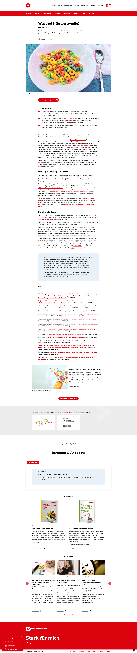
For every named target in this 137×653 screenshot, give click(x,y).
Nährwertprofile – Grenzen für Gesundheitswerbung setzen (78, 319)
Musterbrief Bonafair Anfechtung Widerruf (53, 474)
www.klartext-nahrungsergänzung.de (72, 413)
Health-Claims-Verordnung (78, 140)
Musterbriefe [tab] (33, 462)
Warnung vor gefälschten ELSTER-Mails (66, 581)
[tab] (64, 614)
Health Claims (70, 120)
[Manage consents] (134, 650)
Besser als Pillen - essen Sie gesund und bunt (85, 369)
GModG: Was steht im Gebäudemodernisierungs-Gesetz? (91, 582)
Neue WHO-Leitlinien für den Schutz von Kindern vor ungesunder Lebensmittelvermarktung (66, 329)
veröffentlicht (77, 246)
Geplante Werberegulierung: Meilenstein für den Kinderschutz (79, 324)
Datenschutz (72, 651)
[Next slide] (109, 583)
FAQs (59, 195)
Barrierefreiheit (92, 651)
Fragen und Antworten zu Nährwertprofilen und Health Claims (78, 314)
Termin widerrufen (104, 651)
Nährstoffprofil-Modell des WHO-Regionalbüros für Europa (65, 337)
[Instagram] (27, 643)
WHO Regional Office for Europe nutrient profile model (64, 334)
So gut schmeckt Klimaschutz (42, 529)
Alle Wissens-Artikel (67, 399)
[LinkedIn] (30, 643)
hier (72, 248)
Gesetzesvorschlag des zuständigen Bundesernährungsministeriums (69, 192)
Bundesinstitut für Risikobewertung (80, 147)
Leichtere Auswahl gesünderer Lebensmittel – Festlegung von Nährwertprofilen (72, 352)
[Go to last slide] (27, 583)
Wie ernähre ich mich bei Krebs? (81, 529)
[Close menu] (21, 637)
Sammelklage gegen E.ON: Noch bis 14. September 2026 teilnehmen (43, 582)
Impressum (81, 651)
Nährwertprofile (64, 311)
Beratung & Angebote (47, 100)
